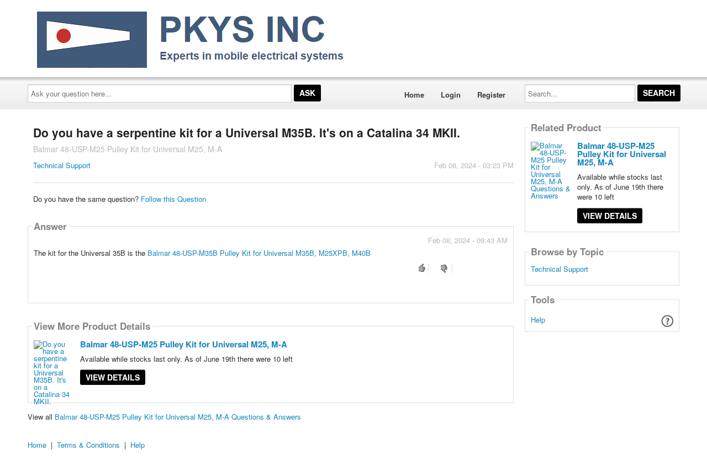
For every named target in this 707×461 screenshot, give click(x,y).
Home (414, 94)
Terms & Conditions (88, 444)
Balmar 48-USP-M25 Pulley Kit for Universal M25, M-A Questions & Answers (178, 416)
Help (538, 319)
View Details (113, 377)
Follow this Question (173, 199)
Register (491, 94)
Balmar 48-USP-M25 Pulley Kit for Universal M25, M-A (183, 344)
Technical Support (62, 165)
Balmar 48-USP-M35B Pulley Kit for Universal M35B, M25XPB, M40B (259, 253)
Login (451, 94)
